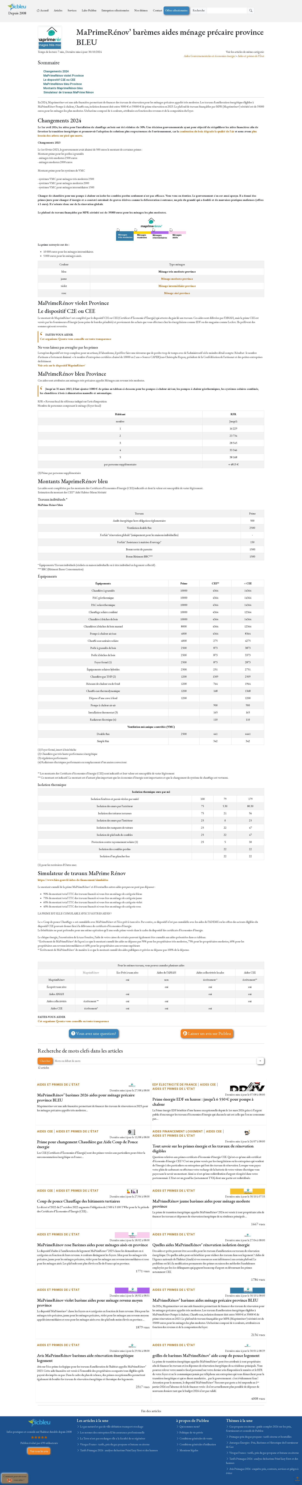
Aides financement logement (177, 1131)
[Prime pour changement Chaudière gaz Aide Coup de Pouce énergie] (132, 1131)
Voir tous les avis (39, 1451)
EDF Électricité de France (174, 1084)
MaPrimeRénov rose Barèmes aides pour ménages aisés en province (92, 1244)
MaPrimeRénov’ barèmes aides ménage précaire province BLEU (205, 1300)
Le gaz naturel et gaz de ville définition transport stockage (111, 1426)
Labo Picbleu (89, 10)
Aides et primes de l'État (251, 56)
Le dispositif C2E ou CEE (59, 79)
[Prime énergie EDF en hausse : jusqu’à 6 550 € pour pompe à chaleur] (247, 1086)
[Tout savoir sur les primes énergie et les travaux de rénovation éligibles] (247, 1131)
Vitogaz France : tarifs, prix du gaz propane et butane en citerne (115, 1444)
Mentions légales (188, 1450)
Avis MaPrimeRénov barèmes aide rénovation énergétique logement (85, 1358)
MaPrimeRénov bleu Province (62, 84)
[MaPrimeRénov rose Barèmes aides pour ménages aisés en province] (132, 1234)
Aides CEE (208, 1084)
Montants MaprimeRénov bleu (63, 88)
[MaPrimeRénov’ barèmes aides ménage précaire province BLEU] (247, 1290)
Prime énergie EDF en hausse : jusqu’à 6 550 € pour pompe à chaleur (202, 1101)
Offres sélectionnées (176, 10)
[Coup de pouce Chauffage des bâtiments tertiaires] (132, 1191)
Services (72, 10)
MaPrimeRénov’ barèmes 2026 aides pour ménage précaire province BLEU (86, 1097)
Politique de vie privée (191, 1432)
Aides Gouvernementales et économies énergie (209, 56)
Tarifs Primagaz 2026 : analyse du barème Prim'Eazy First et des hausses (119, 1450)
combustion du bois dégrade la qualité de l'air (206, 131)
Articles (58, 10)
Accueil (44, 10)
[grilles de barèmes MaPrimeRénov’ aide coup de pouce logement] (247, 1345)
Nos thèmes (141, 10)
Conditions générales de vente (195, 1438)
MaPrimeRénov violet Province (63, 75)
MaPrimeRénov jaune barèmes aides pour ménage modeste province (201, 1203)
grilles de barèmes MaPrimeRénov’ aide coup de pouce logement (206, 1355)
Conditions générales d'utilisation (197, 1444)
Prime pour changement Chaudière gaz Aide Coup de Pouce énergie (87, 1144)
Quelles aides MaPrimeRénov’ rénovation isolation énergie (201, 1244)
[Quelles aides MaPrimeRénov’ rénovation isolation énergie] (247, 1234)
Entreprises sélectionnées (115, 10)
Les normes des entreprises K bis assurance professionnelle (112, 1432)
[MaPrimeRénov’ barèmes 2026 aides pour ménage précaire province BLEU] (132, 1085)
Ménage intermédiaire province (177, 286)
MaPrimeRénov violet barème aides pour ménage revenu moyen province (90, 1302)
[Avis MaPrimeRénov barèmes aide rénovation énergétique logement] (132, 1345)
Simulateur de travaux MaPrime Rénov (68, 92)
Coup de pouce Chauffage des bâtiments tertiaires (78, 1201)
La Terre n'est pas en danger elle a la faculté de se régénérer (112, 1438)
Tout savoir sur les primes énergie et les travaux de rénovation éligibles (203, 1148)
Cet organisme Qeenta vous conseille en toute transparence (75, 339)
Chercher (45, 1061)
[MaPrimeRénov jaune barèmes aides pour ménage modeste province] (247, 1191)
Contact (157, 10)
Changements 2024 (56, 71)
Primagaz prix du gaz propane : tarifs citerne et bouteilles (260, 1437)
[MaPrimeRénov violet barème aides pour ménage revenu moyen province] (132, 1290)
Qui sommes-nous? (189, 1426)
